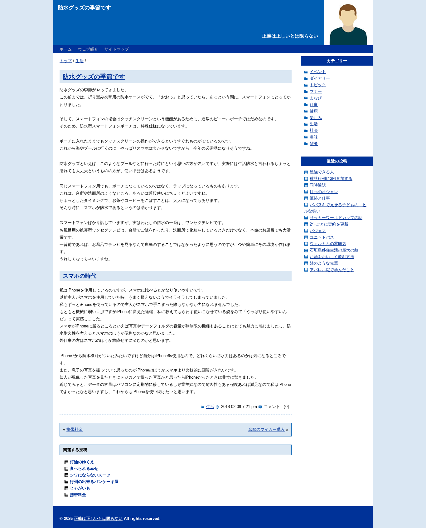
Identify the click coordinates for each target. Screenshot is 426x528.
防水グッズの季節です (94, 76)
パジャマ (318, 230)
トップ (66, 60)
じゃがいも (80, 488)
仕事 (314, 104)
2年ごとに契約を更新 (329, 224)
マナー (316, 91)
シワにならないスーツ (90, 475)
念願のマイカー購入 (266, 429)
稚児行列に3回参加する (331, 178)
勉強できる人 (322, 172)
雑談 (314, 143)
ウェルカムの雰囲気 (328, 243)
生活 (79, 60)
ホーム (66, 49)
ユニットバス (322, 237)
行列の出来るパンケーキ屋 (94, 481)
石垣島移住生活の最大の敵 (334, 250)
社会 (314, 130)
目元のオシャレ (324, 191)
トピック (318, 84)
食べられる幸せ (84, 468)
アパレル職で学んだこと (332, 269)
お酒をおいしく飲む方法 (332, 256)
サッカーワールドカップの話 (336, 217)
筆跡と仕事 (320, 198)
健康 (314, 111)
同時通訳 (318, 185)
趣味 (314, 137)
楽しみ (316, 117)
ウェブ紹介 (88, 49)
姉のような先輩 (324, 263)
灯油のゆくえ (82, 462)
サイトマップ (116, 49)
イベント (318, 71)
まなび (316, 98)
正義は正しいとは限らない (290, 35)
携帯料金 (74, 429)
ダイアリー (320, 78)
